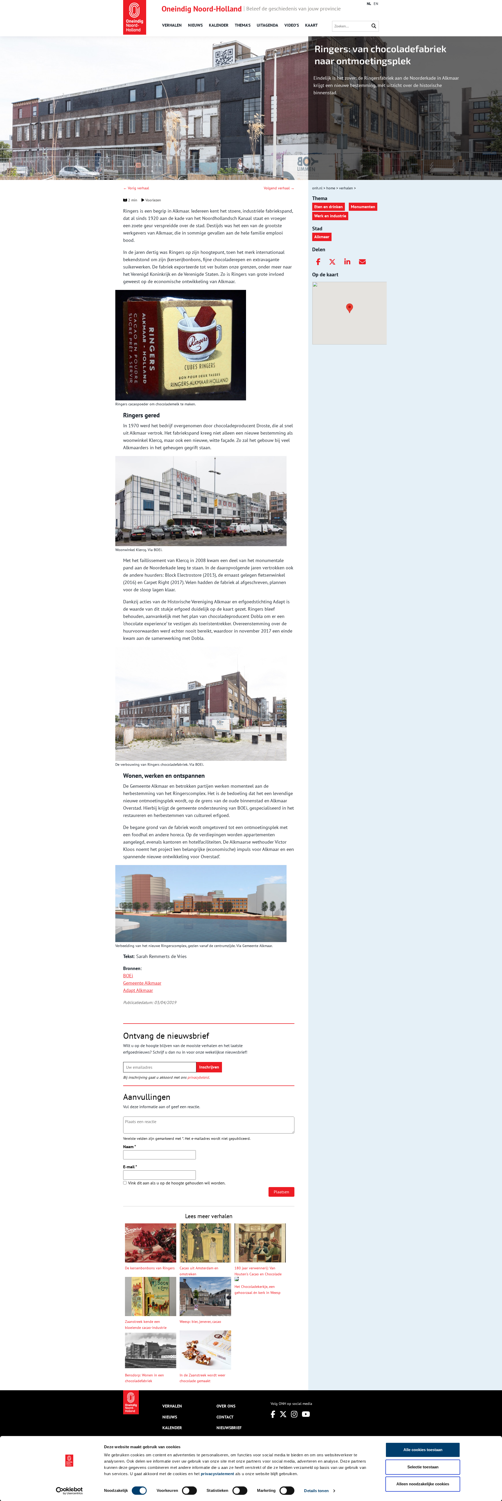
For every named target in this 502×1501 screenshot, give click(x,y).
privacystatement (217, 1473)
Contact (224, 1417)
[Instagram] (294, 1414)
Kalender (219, 25)
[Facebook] (318, 261)
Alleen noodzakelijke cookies (422, 1484)
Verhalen (172, 25)
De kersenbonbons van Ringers (150, 1268)
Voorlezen (152, 200)
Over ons (225, 1406)
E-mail (130, 1166)
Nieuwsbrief (229, 1427)
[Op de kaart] (347, 307)
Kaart (311, 25)
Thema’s (242, 25)
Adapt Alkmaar (138, 990)
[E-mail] (362, 261)
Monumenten (363, 206)
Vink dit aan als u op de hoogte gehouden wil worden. (176, 1182)
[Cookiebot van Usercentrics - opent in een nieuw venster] (69, 1491)
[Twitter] (332, 261)
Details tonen (316, 1490)
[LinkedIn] (347, 261)
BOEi (128, 976)
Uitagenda (267, 25)
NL (369, 3)
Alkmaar (321, 236)
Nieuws (195, 25)
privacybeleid (198, 1077)
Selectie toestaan (422, 1467)
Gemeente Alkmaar (142, 983)
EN (376, 3)
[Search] (373, 26)
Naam (129, 1146)
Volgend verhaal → (279, 188)
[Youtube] (306, 1414)
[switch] (189, 1490)
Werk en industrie (330, 215)
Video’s (291, 25)
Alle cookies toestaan (422, 1449)
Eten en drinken (328, 206)
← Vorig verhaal (136, 188)
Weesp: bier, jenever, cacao (200, 1321)
